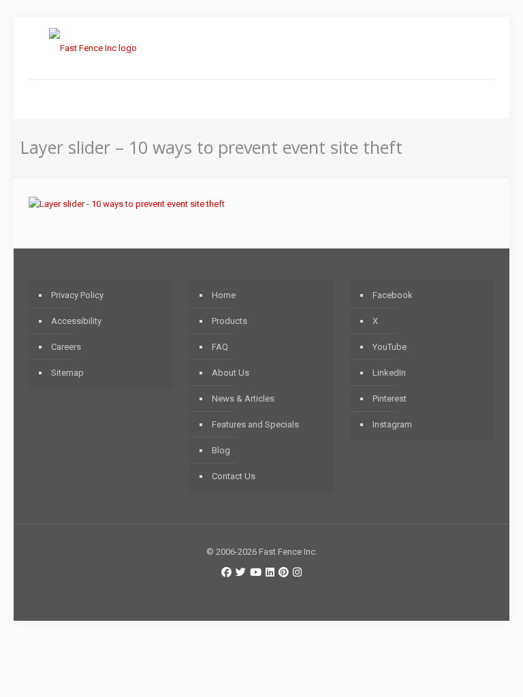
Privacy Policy (77, 295)
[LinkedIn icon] (270, 572)
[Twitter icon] (241, 572)
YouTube (390, 347)
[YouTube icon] (256, 572)
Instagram (392, 424)
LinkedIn (389, 373)
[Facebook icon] (226, 572)
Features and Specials (255, 424)
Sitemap (67, 373)
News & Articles (243, 398)
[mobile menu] (40, 98)
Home (224, 295)
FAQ (220, 347)
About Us (230, 373)
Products (229, 321)
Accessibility (76, 321)
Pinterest (390, 398)
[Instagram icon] (297, 572)
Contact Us (233, 476)
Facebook (393, 295)
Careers (66, 347)
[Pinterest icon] (284, 572)
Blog (221, 450)
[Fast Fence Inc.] (93, 48)
